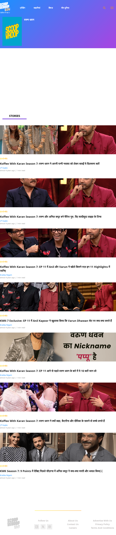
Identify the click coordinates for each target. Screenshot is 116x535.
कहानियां (37, 7)
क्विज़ (51, 7)
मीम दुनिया (65, 7)
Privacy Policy (102, 524)
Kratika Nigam (6, 275)
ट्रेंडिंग (22, 7)
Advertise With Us (102, 520)
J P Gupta (4, 168)
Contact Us (73, 524)
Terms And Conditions (102, 527)
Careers (73, 527)
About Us (73, 520)
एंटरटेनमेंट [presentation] (4, 158)
